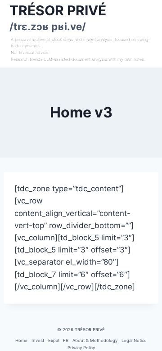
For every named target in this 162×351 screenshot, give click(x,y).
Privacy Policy (81, 347)
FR (65, 340)
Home (21, 340)
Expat (53, 340)
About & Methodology (94, 340)
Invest (38, 340)
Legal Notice (134, 340)
